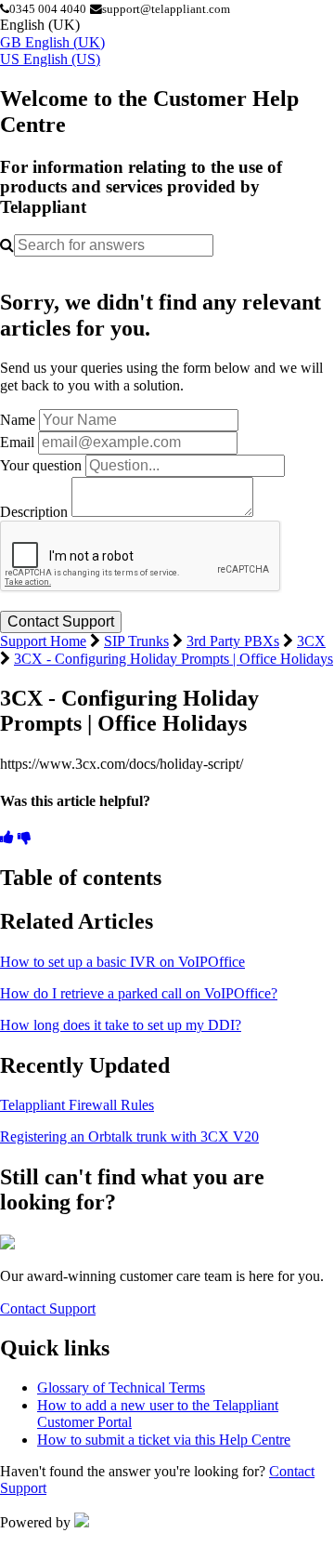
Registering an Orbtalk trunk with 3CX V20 (129, 1136)
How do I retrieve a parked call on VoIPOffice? (138, 993)
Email (17, 442)
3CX (311, 641)
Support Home (43, 641)
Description (34, 512)
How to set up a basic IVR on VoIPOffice (122, 962)
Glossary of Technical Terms (121, 1387)
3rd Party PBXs (232, 641)
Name (17, 420)
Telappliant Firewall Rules (77, 1105)
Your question (41, 465)
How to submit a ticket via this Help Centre (163, 1439)
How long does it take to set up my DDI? (120, 1025)
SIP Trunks (136, 641)
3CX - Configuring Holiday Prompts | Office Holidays (173, 659)
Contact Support (48, 1308)
